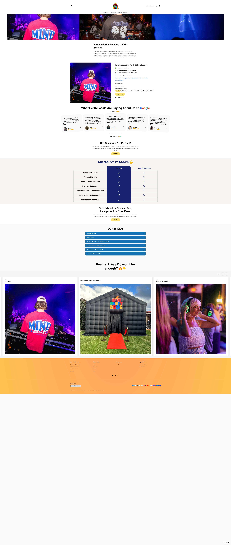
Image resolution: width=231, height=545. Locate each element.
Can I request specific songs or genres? (96, 245)
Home (94, 364)
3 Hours (130, 90)
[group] (40, 316)
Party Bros (75, 390)
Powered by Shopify (81, 390)
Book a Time (120, 94)
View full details (118, 97)
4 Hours (137, 90)
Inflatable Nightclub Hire (75, 364)
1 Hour (117, 90)
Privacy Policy (142, 366)
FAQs (94, 371)
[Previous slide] (222, 274)
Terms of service (101, 390)
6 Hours (150, 90)
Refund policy (88, 390)
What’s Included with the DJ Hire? (95, 249)
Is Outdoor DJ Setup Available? (94, 253)
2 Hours (124, 90)
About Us (95, 368)
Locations (118, 364)
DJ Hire (72, 371)
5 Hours (144, 90)
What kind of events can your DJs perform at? (98, 241)
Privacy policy (94, 390)
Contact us (115, 153)
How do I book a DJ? (91, 233)
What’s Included (90, 237)
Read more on (115, 136)
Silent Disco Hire (73, 368)
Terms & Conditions (143, 364)
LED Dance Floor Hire (74, 366)
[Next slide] (226, 274)
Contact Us (95, 366)
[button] (71, 6)
